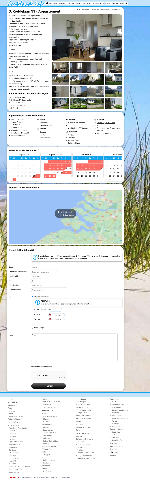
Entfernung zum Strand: (106, 123)
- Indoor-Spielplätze (50, 441)
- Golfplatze (46, 471)
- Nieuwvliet (115, 432)
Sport (44, 457)
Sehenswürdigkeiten (50, 416)
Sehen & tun (86, 3)
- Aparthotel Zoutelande (17, 428)
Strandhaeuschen (49, 407)
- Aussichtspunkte (49, 433)
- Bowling (45, 444)
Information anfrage (41, 297)
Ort (10, 281)
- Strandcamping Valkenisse (19, 466)
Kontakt (113, 456)
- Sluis (112, 435)
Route (78, 422)
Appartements (13, 425)
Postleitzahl (13, 276)
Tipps (10, 408)
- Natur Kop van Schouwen (86, 458)
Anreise (37, 314)
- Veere (113, 402)
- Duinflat (11, 431)
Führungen (46, 455)
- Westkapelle (115, 415)
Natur (44, 452)
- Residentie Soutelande (17, 442)
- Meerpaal (12, 464)
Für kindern (12, 411)
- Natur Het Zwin (116, 440)
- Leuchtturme (47, 430)
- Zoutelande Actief (83, 410)
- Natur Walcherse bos (119, 418)
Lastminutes (47, 405)
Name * (12, 267)
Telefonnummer (15, 290)
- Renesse (80, 442)
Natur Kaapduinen (83, 405)
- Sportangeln (81, 399)
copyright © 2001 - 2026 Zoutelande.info (58, 477)
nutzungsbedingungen (26, 477)
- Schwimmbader (49, 460)
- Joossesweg (13, 458)
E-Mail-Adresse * (15, 285)
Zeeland (79, 436)
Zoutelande (53, 3)
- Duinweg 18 (13, 436)
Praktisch (108, 3)
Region (115, 3)
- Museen (45, 419)
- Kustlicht (12, 461)
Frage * (11, 335)
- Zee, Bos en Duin (15, 469)
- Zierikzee (80, 450)
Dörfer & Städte (48, 449)
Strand (78, 3)
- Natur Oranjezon (117, 405)
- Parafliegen (81, 402)
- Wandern (46, 466)
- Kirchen (45, 427)
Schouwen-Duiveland (84, 439)
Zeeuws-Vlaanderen (118, 429)
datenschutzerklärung (40, 477)
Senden (50, 386)
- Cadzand (114, 437)
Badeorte (11, 405)
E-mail (15, 108)
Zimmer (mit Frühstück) (51, 402)
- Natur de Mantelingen (119, 410)
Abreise (37, 319)
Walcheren (114, 399)
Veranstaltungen (98, 3)
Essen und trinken (83, 415)
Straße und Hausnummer (18, 272)
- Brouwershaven (83, 444)
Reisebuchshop (116, 446)
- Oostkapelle (115, 407)
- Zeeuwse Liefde (14, 472)
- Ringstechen (81, 413)
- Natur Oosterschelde (85, 453)
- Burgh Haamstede (84, 455)
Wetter (122, 3)
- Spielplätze (47, 438)
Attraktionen (47, 435)
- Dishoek (114, 421)
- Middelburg (115, 426)
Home (10, 399)
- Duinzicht (12, 455)
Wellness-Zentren (49, 446)
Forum (78, 430)
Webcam (62, 3)
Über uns (113, 449)
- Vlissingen (115, 424)
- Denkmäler (47, 425)
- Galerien (46, 422)
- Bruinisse (80, 447)
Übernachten (70, 3)
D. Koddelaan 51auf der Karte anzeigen (65, 213)
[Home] (47, 3)
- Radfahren (46, 463)
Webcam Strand (14, 419)
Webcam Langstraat (16, 416)
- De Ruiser (12, 450)
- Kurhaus (11, 439)
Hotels (44, 399)
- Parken (79, 425)
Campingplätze (14, 444)
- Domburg (114, 413)
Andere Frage (39, 328)
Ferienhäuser (13, 447)
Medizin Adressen (83, 427)
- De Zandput (13, 453)
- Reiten (45, 468)
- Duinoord (12, 434)
